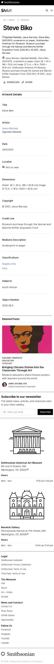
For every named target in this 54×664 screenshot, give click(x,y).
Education (8, 360)
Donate (4, 596)
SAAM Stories (8, 615)
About (4, 587)
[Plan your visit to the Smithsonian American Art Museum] (27, 440)
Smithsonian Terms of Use (13, 569)
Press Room (7, 611)
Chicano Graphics (12, 358)
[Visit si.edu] (27, 654)
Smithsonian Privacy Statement (16, 564)
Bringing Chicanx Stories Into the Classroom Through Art (23, 369)
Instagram (5, 634)
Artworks (25, 20)
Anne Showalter (17, 383)
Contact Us (6, 606)
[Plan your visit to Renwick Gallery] (28, 534)
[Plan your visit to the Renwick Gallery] (27, 504)
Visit (3, 583)
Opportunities (7, 619)
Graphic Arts (9, 263)
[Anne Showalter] (4, 384)
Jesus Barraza (10, 128)
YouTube (5, 638)
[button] (3, 57)
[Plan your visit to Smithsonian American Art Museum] (28, 470)
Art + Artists (9, 20)
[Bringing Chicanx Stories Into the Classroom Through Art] (27, 340)
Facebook (6, 629)
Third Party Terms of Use (13, 573)
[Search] (47, 10)
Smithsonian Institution (12, 560)
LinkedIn (5, 643)
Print (4, 268)
